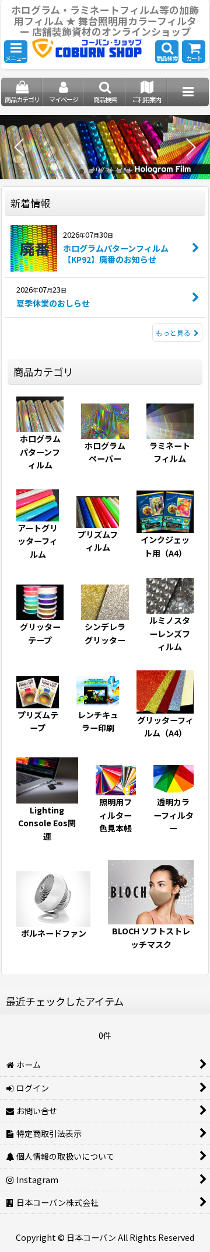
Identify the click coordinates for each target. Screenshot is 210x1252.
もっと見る (173, 333)
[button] (15, 51)
